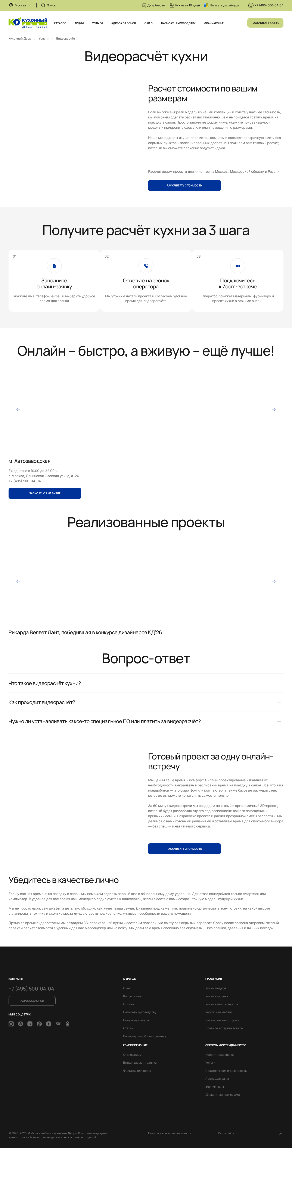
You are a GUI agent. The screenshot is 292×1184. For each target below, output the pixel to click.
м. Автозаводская (29, 460)
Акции (79, 23)
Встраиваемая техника (140, 1062)
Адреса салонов (123, 23)
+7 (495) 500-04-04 (269, 5)
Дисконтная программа (222, 1094)
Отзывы (128, 1004)
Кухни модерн (215, 988)
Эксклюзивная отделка (222, 1020)
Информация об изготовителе (144, 1036)
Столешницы (132, 1054)
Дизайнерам (156, 5)
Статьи (128, 1028)
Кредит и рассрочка (219, 1054)
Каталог (60, 23)
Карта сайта (226, 1133)
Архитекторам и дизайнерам (226, 1070)
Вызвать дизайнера (224, 5)
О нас (149, 23)
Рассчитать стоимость (184, 185)
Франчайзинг (214, 23)
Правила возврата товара (224, 1028)
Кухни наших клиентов (221, 1004)
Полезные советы (136, 1020)
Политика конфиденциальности (169, 1133)
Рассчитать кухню (265, 23)
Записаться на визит (44, 493)
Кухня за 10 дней (187, 5)
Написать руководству (178, 23)
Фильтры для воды (137, 1070)
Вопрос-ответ (133, 996)
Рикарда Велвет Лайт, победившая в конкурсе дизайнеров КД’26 (85, 632)
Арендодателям (217, 1078)
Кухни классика (216, 996)
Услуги (97, 23)
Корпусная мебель (219, 1012)
